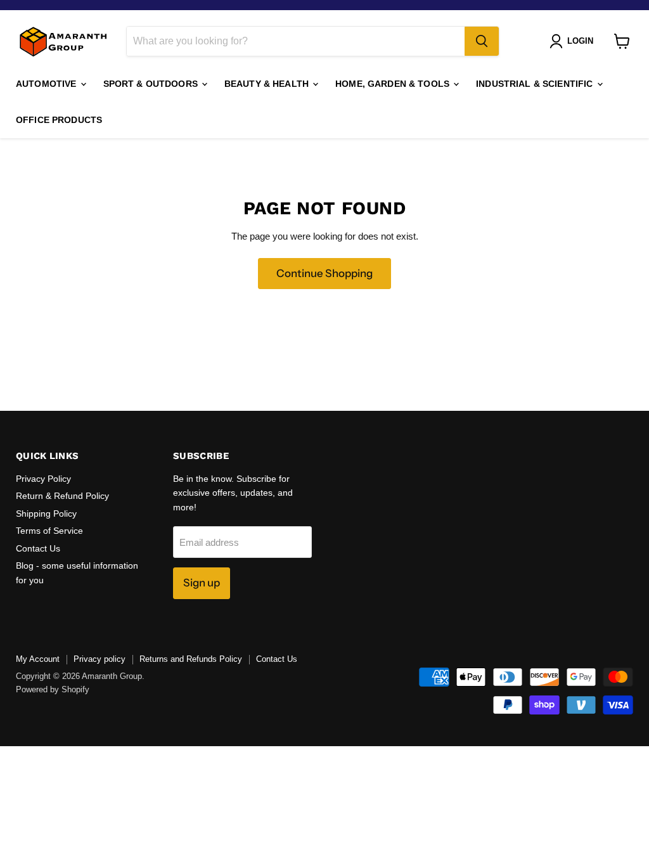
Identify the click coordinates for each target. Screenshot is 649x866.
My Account (38, 659)
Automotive (47, 84)
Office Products (59, 120)
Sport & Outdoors (151, 84)
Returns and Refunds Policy (190, 659)
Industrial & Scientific (535, 84)
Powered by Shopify (52, 689)
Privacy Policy (43, 479)
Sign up (201, 582)
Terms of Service (49, 531)
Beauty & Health (267, 84)
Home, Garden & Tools (393, 84)
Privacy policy (99, 659)
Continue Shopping (324, 273)
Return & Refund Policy (62, 496)
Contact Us (38, 548)
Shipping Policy (46, 513)
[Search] (482, 41)
